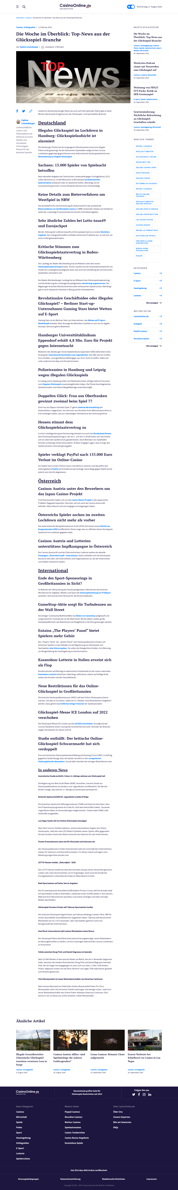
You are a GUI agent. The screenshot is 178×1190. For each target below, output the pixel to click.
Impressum (151, 1179)
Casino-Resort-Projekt (82, 500)
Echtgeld (138, 323)
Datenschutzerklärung (70, 1179)
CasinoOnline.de (141, 316)
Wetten (136, 50)
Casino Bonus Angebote (77, 1137)
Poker (136, 48)
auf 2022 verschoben (83, 723)
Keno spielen (143, 173)
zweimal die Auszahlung (88, 407)
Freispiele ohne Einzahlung (144, 242)
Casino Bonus (143, 225)
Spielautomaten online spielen (145, 203)
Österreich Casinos (146, 183)
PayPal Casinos (144, 146)
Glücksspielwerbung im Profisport (95, 592)
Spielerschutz (150, 48)
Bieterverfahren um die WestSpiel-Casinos (57, 209)
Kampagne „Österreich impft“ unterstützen (58, 555)
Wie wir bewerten (122, 1122)
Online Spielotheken (147, 209)
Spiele (141, 48)
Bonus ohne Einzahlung (142, 249)
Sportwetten (143, 162)
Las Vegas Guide (144, 220)
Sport (159, 48)
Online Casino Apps (146, 167)
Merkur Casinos (73, 1122)
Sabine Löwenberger (29, 47)
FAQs (115, 1127)
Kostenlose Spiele (146, 236)
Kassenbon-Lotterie (47, 674)
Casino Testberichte (75, 1132)
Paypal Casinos (72, 1111)
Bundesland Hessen (102, 433)
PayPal (55, 469)
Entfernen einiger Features (72, 703)
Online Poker (143, 178)
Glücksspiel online (146, 157)
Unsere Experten (121, 1117)
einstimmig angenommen (93, 283)
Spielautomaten (145, 151)
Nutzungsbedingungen (28, 1179)
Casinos (28, 18)
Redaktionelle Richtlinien (113, 1179)
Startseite (20, 18)
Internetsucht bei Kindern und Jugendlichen (68, 355)
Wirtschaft (144, 50)
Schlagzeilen (29, 27)
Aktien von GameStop (85, 615)
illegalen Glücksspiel (51, 384)
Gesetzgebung (146, 45)
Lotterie (155, 45)
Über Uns (118, 1111)
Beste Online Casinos (143, 195)
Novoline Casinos (141, 338)
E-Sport (137, 99)
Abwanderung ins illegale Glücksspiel (55, 156)
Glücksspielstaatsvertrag (49, 266)
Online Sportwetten (147, 214)
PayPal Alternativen (147, 230)
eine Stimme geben (58, 648)
